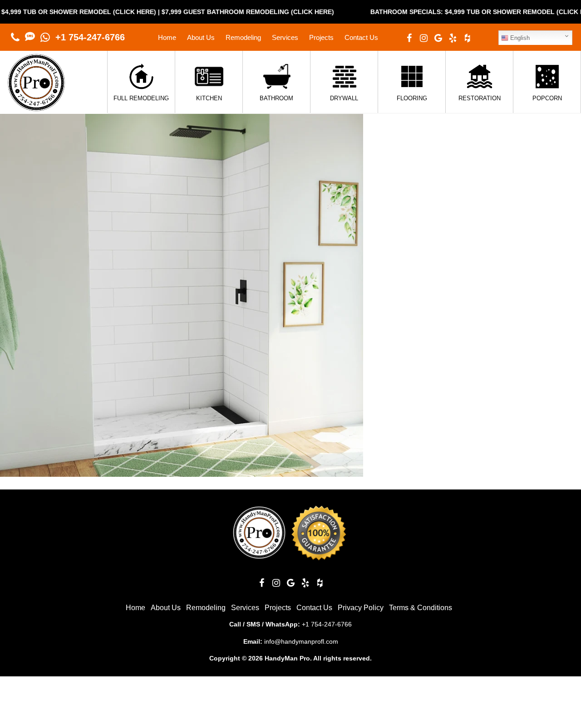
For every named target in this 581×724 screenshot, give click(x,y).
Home (167, 37)
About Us (201, 37)
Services (285, 37)
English (519, 37)
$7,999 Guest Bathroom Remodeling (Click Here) (229, 11)
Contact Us (361, 37)
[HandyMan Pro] (36, 106)
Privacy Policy (361, 607)
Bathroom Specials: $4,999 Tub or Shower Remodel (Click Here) (466, 11)
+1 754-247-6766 (90, 37)
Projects (321, 37)
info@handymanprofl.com (301, 641)
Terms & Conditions (420, 607)
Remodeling (243, 37)
